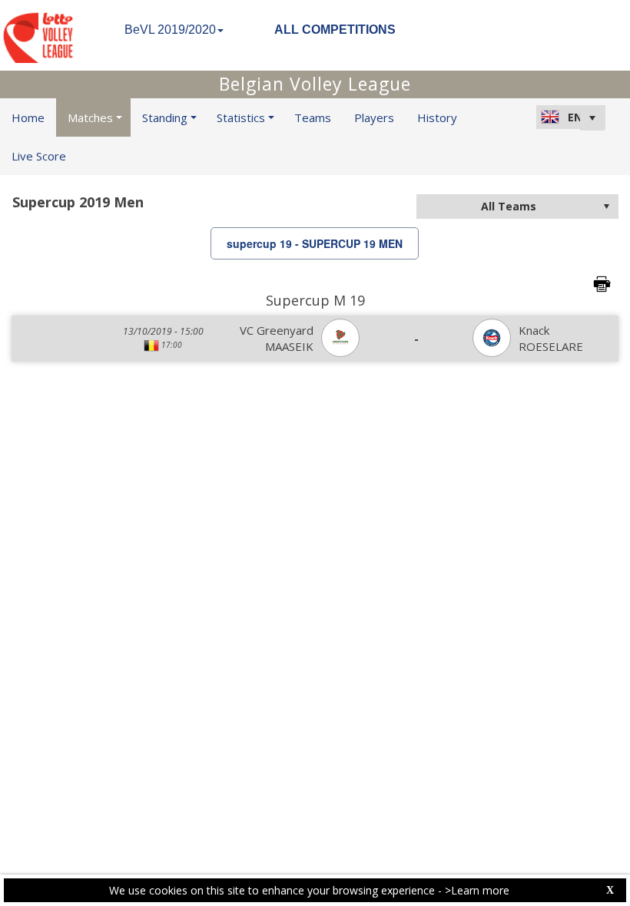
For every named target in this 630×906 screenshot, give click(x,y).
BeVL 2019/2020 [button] (170, 29)
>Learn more (477, 890)
